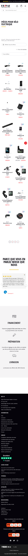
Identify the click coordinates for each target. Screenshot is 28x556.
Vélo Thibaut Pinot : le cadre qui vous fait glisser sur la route (12, 496)
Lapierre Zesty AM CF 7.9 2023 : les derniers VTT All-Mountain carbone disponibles (12, 490)
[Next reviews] (26, 284)
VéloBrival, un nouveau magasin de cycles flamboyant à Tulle (13, 493)
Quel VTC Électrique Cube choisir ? (8, 472)
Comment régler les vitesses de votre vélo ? (10, 484)
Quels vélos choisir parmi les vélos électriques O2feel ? (10, 470)
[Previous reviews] (2, 283)
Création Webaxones (14, 550)
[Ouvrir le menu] (25, 6)
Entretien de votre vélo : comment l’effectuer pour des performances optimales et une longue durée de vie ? (12, 479)
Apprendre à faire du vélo (6, 482)
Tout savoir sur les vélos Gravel (7, 467)
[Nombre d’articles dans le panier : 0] (21, 7)
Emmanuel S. (11, 293)
